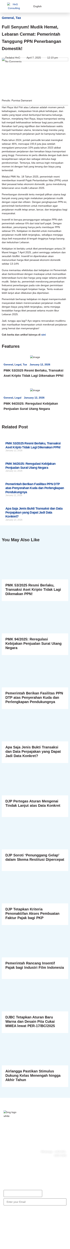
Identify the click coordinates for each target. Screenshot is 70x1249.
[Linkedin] (18, 1160)
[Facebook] (8, 1150)
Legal (18, 364)
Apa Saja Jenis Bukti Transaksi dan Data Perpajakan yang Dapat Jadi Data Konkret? (33, 512)
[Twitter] (18, 1150)
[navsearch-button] (55, 6)
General (8, 18)
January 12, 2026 (40, 364)
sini (43, 334)
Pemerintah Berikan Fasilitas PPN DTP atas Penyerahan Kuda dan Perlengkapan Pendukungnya (34, 488)
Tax (18, 18)
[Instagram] (8, 1160)
